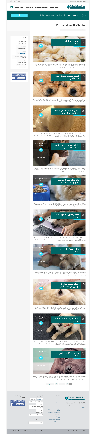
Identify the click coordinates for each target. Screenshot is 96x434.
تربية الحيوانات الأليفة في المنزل (20, 56)
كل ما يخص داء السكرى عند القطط (54, 419)
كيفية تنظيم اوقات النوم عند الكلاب (67, 77)
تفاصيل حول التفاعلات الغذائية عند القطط (54, 416)
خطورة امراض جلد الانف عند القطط (54, 414)
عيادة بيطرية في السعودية (14, 430)
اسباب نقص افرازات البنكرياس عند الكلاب (69, 285)
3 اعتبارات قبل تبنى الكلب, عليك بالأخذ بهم (67, 146)
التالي (50, 384)
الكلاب (69, 30)
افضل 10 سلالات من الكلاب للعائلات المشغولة (66, 112)
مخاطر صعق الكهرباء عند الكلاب (67, 216)
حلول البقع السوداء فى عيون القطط (54, 412)
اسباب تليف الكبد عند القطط (55, 404)
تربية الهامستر (22, 62)
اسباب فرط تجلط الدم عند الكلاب (67, 320)
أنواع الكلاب (23, 44)
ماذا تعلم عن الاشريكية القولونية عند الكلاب (68, 181)
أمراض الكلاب (42, 53)
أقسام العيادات (19, 7)
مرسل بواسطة (41, 40)
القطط (24, 46)
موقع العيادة (29, 7)
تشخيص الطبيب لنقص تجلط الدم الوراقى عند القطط (53, 409)
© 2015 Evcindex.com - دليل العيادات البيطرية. (78, 430)
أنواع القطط (23, 41)
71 (56, 384)
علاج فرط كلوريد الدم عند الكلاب (67, 354)
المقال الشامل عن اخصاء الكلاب (67, 42)
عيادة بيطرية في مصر (24, 430)
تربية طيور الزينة (22, 64)
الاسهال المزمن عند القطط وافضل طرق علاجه (53, 399)
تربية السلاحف (23, 60)
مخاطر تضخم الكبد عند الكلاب (68, 250)
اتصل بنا (11, 432)
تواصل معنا (84, 407)
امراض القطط (22, 48)
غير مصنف (23, 67)
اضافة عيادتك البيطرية (41, 7)
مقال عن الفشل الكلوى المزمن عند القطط (54, 406)
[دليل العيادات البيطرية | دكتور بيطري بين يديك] (76, 6)
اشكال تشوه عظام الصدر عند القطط (54, 402)
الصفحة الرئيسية (54, 7)
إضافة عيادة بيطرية (34, 430)
